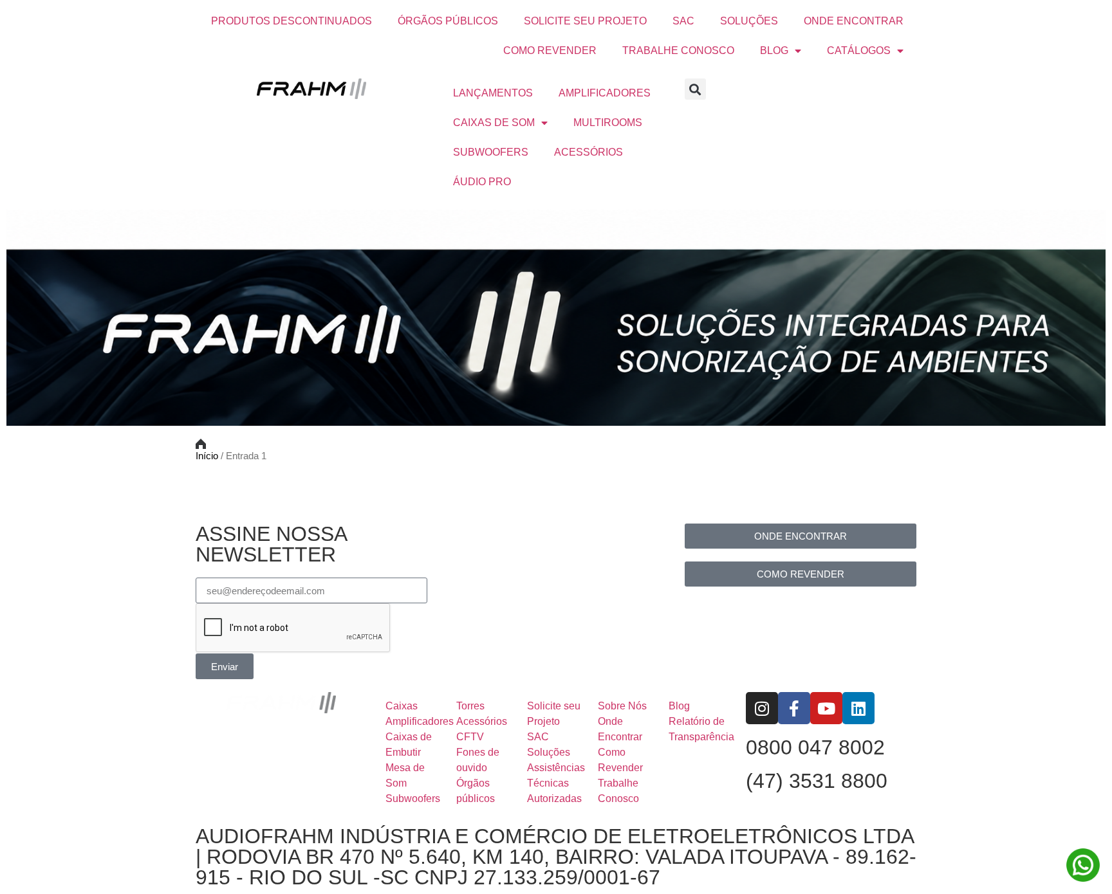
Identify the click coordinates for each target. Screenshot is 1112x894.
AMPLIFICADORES (605, 92)
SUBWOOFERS (490, 152)
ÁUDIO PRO (482, 181)
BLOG (774, 50)
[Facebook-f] (794, 708)
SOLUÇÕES (749, 20)
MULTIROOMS (607, 122)
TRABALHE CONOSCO (678, 50)
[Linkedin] (858, 708)
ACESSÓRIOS (588, 152)
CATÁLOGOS (859, 50)
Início (207, 456)
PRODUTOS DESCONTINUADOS (291, 20)
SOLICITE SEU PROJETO (585, 20)
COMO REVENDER (550, 50)
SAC (683, 20)
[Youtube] (826, 708)
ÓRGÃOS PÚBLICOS (448, 20)
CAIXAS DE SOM (494, 122)
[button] (695, 89)
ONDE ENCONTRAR (854, 20)
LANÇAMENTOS (493, 92)
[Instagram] (762, 708)
